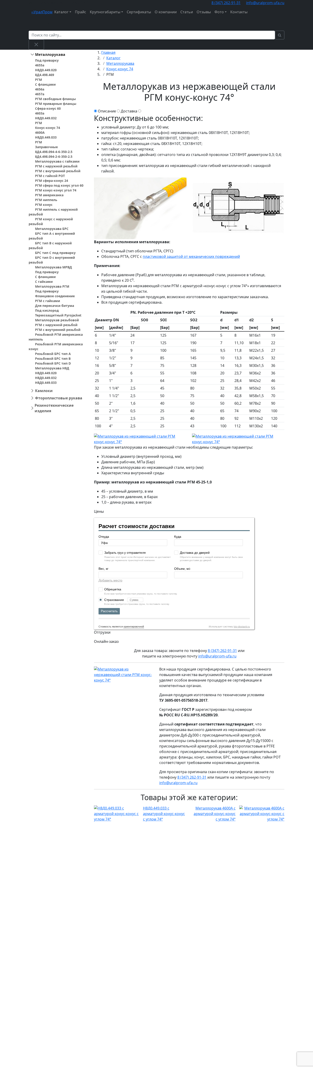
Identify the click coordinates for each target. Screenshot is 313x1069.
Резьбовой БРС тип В (53, 358)
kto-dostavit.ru (242, 626)
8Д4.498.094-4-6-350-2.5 (53, 152)
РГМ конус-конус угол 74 (55, 190)
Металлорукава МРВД (53, 267)
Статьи (186, 11)
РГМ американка (49, 195)
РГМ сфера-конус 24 (51, 180)
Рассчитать (109, 611)
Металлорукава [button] (50, 54)
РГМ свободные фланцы (55, 99)
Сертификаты (139, 11)
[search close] (36, 44)
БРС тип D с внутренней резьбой (52, 260)
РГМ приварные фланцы (55, 103)
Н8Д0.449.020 (46, 70)
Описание (107, 111)
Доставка (129, 111)
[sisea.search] (279, 35)
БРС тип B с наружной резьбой (50, 245)
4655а (39, 65)
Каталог (61, 11)
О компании (166, 11)
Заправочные (46, 147)
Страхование (114, 600)
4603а (39, 113)
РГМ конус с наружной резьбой (51, 221)
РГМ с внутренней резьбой (57, 171)
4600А (40, 132)
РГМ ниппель (46, 200)
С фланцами (45, 84)
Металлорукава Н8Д (52, 368)
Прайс (80, 11)
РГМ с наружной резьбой (56, 166)
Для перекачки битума (54, 305)
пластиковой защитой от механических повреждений (191, 256)
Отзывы (204, 11)
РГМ (38, 79)
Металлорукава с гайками (57, 161)
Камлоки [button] (44, 390)
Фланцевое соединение (55, 296)
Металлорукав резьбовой (57, 320)
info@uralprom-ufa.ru (265, 2)
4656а (39, 89)
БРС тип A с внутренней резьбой (52, 235)
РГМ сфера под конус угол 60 (59, 185)
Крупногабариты (105, 11)
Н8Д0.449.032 (46, 118)
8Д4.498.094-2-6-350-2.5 (53, 156)
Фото (219, 11)
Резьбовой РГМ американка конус (56, 346)
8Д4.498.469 (44, 75)
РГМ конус (43, 204)
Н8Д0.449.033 (46, 137)
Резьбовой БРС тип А (53, 354)
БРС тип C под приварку (55, 253)
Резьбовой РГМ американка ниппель (56, 336)
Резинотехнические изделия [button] (54, 408)
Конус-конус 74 (47, 127)
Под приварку (47, 60)
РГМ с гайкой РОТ (50, 176)
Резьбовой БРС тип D (53, 363)
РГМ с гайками (47, 301)
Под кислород (47, 310)
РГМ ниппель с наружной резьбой (53, 211)
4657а (39, 94)
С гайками (44, 281)
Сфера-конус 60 (48, 108)
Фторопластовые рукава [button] (58, 398)
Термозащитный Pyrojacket (58, 315)
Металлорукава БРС (52, 228)
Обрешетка (112, 589)
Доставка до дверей (195, 552)
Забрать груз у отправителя (125, 552)
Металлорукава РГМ (52, 286)
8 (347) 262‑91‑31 (226, 2)
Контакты (238, 11)
